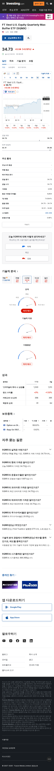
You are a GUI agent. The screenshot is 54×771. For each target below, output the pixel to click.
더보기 (27, 224)
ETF (5, 10)
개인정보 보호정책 (8, 748)
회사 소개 (33, 654)
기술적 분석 (9, 271)
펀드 (34, 10)
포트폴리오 (6, 665)
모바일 (5, 659)
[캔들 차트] (4, 73)
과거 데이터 (22, 67)
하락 (29, 246)
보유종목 (11, 67)
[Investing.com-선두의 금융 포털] (15, 3)
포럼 (31, 61)
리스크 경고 (6, 756)
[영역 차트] (8, 73)
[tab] (6, 280)
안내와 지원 (34, 665)
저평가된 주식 (45, 10)
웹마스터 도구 (8, 670)
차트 (11, 61)
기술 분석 (21, 61)
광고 (31, 659)
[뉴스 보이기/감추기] (17, 73)
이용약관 (5, 740)
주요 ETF (13, 10)
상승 (29, 258)
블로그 (5, 654)
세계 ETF (25, 10)
